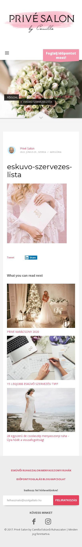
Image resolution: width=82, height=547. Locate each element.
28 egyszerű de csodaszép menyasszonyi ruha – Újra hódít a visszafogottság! (38, 438)
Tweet (10, 257)
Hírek (22, 96)
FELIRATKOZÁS (66, 500)
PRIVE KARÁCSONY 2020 (23, 332)
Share (33, 257)
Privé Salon (27, 148)
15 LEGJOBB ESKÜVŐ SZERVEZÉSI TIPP (50, 96)
